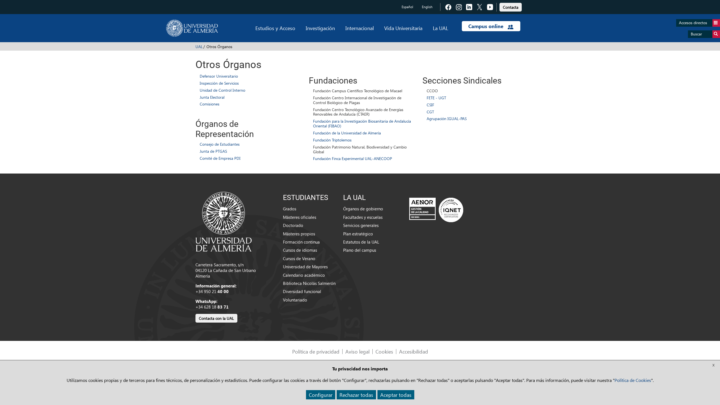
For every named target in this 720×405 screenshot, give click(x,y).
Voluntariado (295, 300)
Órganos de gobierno (363, 209)
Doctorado (293, 225)
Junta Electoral (212, 97)
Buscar (696, 34)
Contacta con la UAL (216, 318)
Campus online (486, 26)
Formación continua (301, 242)
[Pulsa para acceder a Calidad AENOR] (436, 210)
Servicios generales (361, 225)
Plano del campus (359, 250)
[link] (511, 6)
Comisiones (209, 104)
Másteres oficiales (299, 217)
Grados (289, 209)
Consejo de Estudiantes (220, 144)
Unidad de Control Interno (222, 90)
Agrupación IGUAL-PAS (447, 118)
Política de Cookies (633, 380)
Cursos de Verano (299, 258)
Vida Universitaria (403, 28)
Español (407, 7)
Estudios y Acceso (275, 28)
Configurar (320, 394)
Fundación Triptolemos (332, 140)
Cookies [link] (384, 351)
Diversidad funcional (302, 291)
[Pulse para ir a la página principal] (192, 28)
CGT (430, 111)
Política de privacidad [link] (315, 351)
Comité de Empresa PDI (220, 158)
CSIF (430, 104)
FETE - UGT (436, 97)
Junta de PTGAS (213, 151)
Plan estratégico (358, 234)
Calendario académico (304, 275)
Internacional (359, 28)
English (427, 7)
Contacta (510, 7)
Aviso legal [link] (357, 351)
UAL (199, 46)
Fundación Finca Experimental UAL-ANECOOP (352, 158)
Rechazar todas (356, 394)
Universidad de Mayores (305, 266)
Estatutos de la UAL (361, 242)
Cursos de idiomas (300, 250)
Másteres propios (299, 234)
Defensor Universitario (219, 76)
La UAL (440, 28)
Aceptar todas (395, 394)
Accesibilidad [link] (413, 351)
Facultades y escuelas (362, 217)
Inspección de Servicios (219, 83)
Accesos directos (693, 22)
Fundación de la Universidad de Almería (347, 133)
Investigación (320, 28)
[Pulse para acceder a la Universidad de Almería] (223, 221)
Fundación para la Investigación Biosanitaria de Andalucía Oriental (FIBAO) (362, 123)
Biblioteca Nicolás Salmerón (309, 283)
